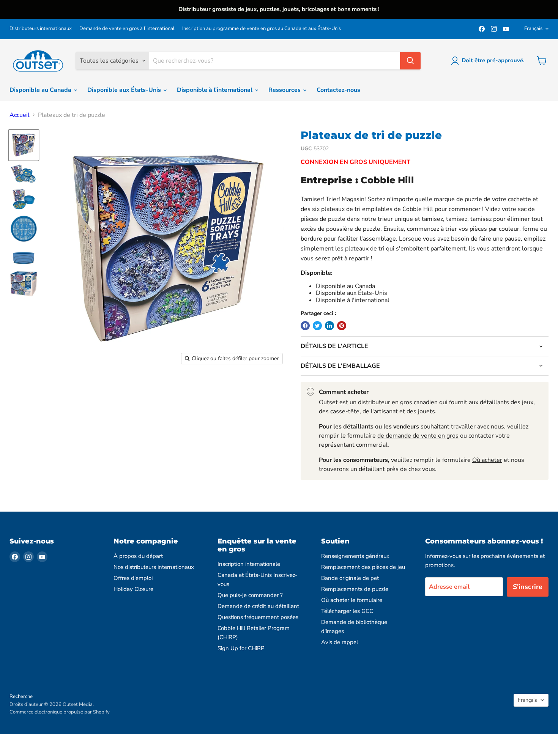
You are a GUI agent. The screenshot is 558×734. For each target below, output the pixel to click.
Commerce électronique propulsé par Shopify (59, 712)
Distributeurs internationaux (40, 29)
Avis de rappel (339, 642)
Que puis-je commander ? (250, 595)
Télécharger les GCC (347, 611)
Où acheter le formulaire (351, 600)
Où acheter (487, 460)
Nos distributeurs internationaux (153, 567)
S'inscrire (527, 586)
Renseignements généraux (355, 556)
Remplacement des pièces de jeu (363, 567)
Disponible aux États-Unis (124, 90)
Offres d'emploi (133, 578)
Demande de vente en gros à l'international (127, 29)
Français (533, 28)
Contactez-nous (338, 90)
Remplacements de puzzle (354, 589)
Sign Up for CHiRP (241, 648)
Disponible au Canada (41, 90)
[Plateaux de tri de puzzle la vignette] (24, 145)
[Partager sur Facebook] (305, 325)
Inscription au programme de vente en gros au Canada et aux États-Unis (261, 29)
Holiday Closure (133, 589)
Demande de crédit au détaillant (258, 606)
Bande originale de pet (350, 578)
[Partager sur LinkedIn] (329, 325)
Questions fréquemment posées (258, 617)
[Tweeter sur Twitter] (317, 325)
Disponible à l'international (215, 90)
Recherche (21, 696)
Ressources (285, 90)
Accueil (19, 115)
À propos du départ (138, 556)
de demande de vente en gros (418, 436)
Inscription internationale (249, 564)
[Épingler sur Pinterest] (341, 325)
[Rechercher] (410, 60)
